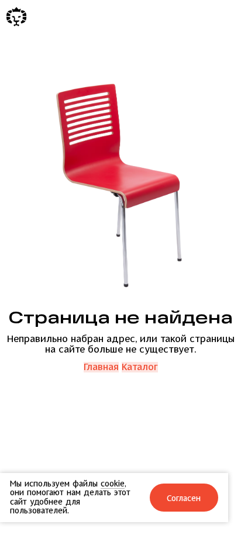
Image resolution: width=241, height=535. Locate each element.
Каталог (140, 367)
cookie (113, 483)
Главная (101, 367)
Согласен (184, 498)
